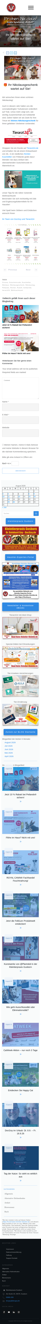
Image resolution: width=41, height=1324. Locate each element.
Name (5, 402)
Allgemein (8, 1194)
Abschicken (20, 470)
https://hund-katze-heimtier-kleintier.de (16, 1222)
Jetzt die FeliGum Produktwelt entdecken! (20, 911)
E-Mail (5, 415)
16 (35, 497)
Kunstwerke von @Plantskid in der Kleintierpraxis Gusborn (20, 955)
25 (9, 502)
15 (29, 497)
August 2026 (10, 742)
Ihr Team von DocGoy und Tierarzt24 (18, 219)
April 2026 (9, 756)
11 (9, 497)
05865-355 (10, 1297)
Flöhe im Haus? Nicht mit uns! (20, 345)
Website (5, 427)
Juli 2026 (8, 746)
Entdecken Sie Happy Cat (20, 1080)
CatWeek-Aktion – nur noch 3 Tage (20, 1040)
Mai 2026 (9, 753)
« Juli (4, 507)
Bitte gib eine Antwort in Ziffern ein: (17, 457)
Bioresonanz (9, 1207)
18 (9, 499)
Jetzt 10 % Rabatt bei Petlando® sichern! (20, 318)
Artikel (7, 1203)
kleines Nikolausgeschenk (23, 121)
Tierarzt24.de (32, 148)
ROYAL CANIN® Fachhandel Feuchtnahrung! (20, 868)
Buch (6, 1212)
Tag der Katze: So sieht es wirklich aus (20, 1164)
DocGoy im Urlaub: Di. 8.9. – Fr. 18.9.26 (20, 1121)
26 (14, 502)
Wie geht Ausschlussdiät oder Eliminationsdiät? (20, 998)
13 (19, 497)
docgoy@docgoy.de (13, 1301)
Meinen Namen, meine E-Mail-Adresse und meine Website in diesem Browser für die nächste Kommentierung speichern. (20, 448)
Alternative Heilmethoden (14, 1198)
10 (3, 497)
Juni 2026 (9, 749)
